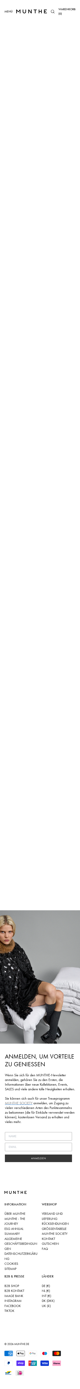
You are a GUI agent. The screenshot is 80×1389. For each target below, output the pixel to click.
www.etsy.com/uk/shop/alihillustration (36, 94)
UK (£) (46, 1306)
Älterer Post (35, 907)
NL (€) (46, 1291)
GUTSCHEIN (50, 1243)
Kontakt (48, 1239)
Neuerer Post (12, 907)
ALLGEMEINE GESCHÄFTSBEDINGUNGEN (20, 1244)
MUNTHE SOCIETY (55, 1233)
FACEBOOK (12, 1306)
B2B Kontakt (14, 1291)
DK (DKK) (48, 1301)
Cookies (11, 1263)
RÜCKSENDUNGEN (55, 1223)
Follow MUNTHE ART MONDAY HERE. (29, 902)
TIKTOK (9, 1311)
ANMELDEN (38, 1158)
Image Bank (13, 1296)
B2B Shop (11, 1286)
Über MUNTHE (14, 1213)
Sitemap (10, 1269)
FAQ (45, 1249)
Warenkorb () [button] (67, 11)
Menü (8, 11)
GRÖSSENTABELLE (54, 1229)
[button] (52, 11)
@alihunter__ (26, 100)
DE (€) (46, 1286)
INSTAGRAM (13, 1301)
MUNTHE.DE (21, 1344)
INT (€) (46, 1296)
